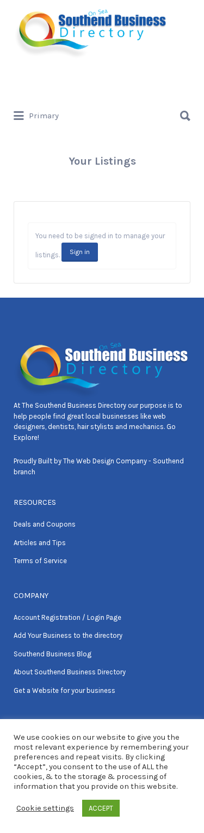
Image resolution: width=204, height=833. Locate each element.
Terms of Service (40, 561)
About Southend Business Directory (70, 672)
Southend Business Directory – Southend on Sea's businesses (98, 81)
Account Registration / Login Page (67, 617)
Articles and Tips (40, 543)
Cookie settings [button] (45, 808)
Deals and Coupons (45, 524)
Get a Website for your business (64, 690)
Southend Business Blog (52, 654)
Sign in (80, 252)
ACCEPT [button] (101, 808)
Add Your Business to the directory (68, 635)
